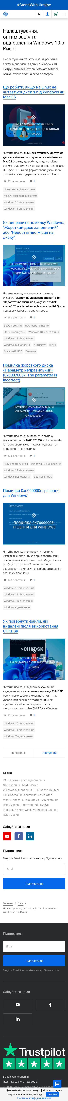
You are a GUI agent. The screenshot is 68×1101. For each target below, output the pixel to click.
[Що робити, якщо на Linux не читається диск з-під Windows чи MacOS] (34, 125)
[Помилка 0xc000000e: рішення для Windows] (34, 523)
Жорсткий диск (13, 809)
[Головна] (5, 14)
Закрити (52, 1094)
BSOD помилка (13, 325)
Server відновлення (32, 780)
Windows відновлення (17, 344)
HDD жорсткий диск (37, 325)
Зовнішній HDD (13, 351)
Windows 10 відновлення (19, 202)
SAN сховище (49, 799)
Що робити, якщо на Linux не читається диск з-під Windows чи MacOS (33, 92)
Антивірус (40, 344)
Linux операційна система (19, 189)
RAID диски (10, 780)
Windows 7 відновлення (18, 600)
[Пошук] (39, 14)
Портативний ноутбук (34, 804)
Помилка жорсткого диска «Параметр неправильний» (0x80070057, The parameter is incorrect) (30, 372)
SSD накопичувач (14, 332)
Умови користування (16, 1076)
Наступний (49, 752)
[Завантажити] (47, 14)
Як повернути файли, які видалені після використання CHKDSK (30, 626)
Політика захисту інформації (20, 1081)
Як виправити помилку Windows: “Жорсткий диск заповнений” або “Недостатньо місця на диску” (33, 230)
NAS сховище (12, 785)
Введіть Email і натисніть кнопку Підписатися (31, 970)
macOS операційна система (20, 195)
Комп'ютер (45, 795)
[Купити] (55, 14)
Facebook (19, 836)
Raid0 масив (11, 804)
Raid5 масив (30, 785)
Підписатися (34, 883)
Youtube (7, 836)
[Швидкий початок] (64, 14)
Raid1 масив (11, 814)
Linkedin (30, 836)
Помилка (30, 351)
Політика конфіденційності (34, 1098)
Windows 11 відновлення (19, 208)
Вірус (52, 344)
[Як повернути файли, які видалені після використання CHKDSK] (34, 659)
